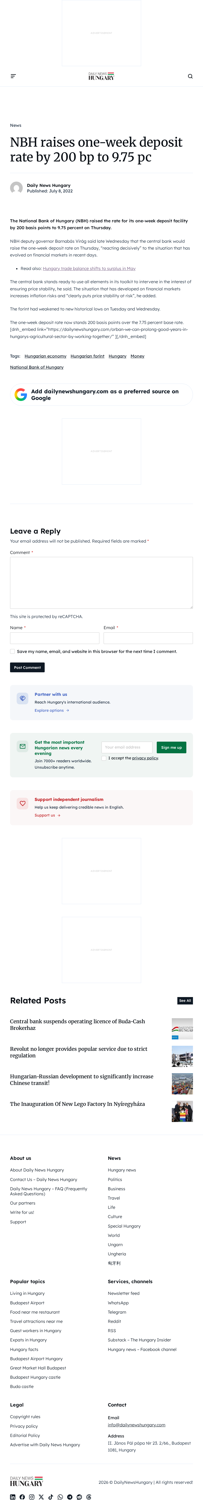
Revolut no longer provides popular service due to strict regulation (78, 1052)
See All (185, 1000)
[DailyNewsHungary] (101, 76)
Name (18, 627)
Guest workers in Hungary (35, 1330)
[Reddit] (79, 1497)
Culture (115, 1216)
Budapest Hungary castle (35, 1377)
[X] (41, 1497)
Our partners (22, 1203)
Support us (45, 815)
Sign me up (171, 747)
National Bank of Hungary (36, 367)
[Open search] (190, 76)
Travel (114, 1198)
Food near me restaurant (35, 1312)
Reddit (114, 1321)
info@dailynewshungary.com (136, 1424)
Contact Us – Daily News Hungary (43, 1179)
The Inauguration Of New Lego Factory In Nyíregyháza (77, 1104)
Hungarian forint (87, 356)
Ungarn (115, 1244)
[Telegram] (69, 1497)
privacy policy (145, 758)
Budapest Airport (27, 1302)
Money (137, 356)
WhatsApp (118, 1302)
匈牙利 (114, 1263)
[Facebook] (22, 1497)
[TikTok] (50, 1497)
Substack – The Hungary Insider (139, 1339)
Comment (21, 552)
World (114, 1235)
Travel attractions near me (36, 1321)
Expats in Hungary (28, 1339)
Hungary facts (24, 1349)
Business (116, 1188)
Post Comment (27, 667)
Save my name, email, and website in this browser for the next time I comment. (97, 651)
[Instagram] (31, 1497)
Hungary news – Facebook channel (142, 1349)
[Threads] (88, 1497)
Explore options (49, 710)
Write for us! (22, 1212)
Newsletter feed (124, 1293)
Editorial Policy (25, 1435)
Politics (115, 1179)
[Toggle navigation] (13, 76)
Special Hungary (124, 1226)
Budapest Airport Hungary (36, 1358)
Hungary (117, 356)
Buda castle (22, 1386)
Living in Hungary (27, 1293)
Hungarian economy (45, 356)
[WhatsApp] (60, 1497)
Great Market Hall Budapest (38, 1368)
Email (111, 627)
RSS (112, 1330)
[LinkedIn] (12, 1497)
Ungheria (117, 1253)
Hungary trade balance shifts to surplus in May (89, 268)
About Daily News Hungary (37, 1170)
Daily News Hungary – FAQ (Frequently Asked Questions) (48, 1191)
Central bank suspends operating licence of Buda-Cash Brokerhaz (77, 1024)
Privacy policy (24, 1426)
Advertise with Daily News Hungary (45, 1444)
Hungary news (122, 1170)
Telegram (117, 1312)
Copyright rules (25, 1416)
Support (18, 1221)
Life (111, 1207)
